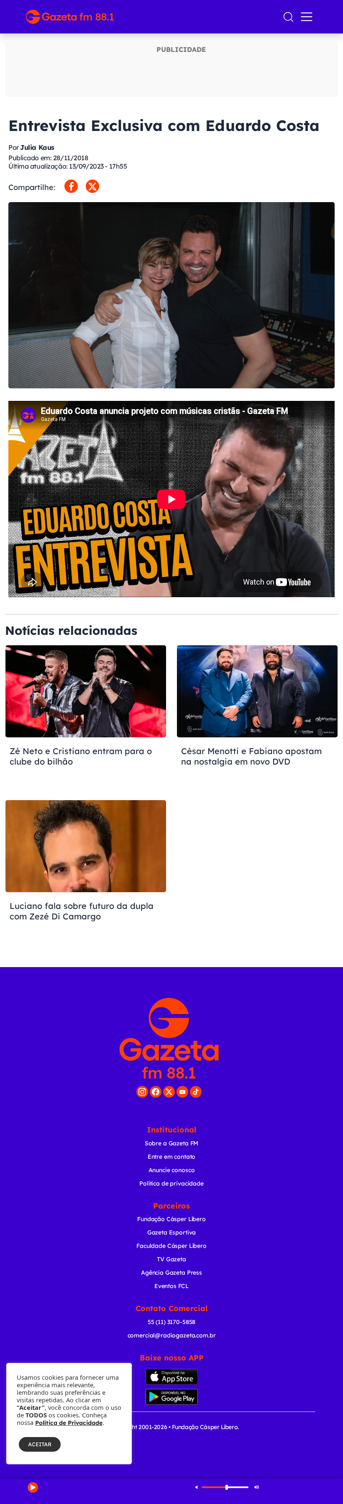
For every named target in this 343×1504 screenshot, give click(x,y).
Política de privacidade (171, 1183)
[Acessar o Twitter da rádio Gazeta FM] (169, 1092)
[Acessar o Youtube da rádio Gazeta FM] (182, 1092)
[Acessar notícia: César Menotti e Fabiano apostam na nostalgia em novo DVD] (257, 718)
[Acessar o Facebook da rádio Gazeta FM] (155, 1092)
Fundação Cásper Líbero (171, 1219)
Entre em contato (172, 1156)
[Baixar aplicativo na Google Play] (171, 1397)
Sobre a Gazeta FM (171, 1143)
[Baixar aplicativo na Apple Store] (171, 1377)
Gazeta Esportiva (171, 1232)
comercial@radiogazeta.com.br (172, 1335)
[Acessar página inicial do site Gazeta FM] (151, 17)
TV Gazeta (171, 1259)
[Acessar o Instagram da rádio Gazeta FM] (142, 1092)
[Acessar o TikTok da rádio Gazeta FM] (196, 1092)
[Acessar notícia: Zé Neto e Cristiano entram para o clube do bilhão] (85, 718)
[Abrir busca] (288, 17)
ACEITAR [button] (39, 1444)
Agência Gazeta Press (171, 1272)
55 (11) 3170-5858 (171, 1322)
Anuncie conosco (171, 1170)
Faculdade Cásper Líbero (171, 1246)
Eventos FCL (171, 1286)
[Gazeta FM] (169, 1038)
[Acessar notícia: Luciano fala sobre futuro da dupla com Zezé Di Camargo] (85, 873)
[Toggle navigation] (308, 17)
